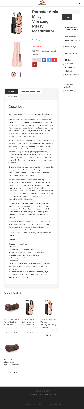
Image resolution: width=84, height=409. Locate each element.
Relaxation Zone (72, 40)
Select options (13, 322)
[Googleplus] (54, 60)
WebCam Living (42, 390)
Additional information (30, 92)
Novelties (70, 67)
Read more (30, 322)
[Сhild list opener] (78, 36)
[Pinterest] (34, 64)
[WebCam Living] (42, 2)
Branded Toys (72, 47)
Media (68, 60)
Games (69, 64)
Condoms (70, 91)
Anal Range (71, 53)
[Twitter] (49, 60)
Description (11, 92)
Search (67, 17)
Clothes (69, 71)
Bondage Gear (72, 75)
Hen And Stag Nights (68, 85)
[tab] (11, 91)
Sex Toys (70, 37)
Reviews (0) (12, 97)
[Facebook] (44, 60)
